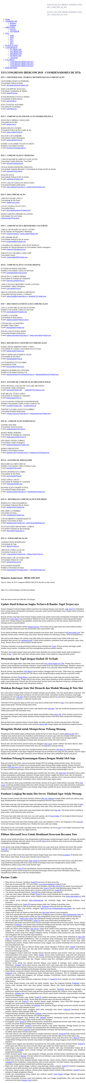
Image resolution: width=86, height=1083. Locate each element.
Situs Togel (14, 619)
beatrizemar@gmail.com (36, 492)
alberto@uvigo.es (12, 546)
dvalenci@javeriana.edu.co (16, 148)
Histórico (13, 23)
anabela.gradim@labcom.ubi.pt (17, 320)
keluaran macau (33, 627)
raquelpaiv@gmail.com (14, 179)
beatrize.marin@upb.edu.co (16, 492)
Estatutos (13, 25)
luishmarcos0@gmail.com (15, 523)
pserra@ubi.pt (11, 101)
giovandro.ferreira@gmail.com (17, 85)
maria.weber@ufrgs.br (14, 132)
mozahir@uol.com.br (14, 468)
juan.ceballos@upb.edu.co (15, 187)
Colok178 (36, 920)
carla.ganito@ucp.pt (13, 288)
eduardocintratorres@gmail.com (17, 445)
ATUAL (13, 29)
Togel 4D (4, 849)
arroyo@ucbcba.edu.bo (14, 163)
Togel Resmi (58, 1074)
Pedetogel (45, 906)
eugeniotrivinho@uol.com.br (16, 273)
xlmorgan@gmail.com (14, 484)
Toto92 (72, 947)
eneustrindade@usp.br (14, 359)
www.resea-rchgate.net (47, 884)
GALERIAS (9, 60)
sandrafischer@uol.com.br (15, 429)
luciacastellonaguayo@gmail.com (18, 210)
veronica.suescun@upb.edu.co (17, 413)
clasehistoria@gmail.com (15, 515)
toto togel (51, 708)
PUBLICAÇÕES (11, 45)
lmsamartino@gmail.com (15, 327)
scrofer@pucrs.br (30, 406)
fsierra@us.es (11, 124)
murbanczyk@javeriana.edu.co (17, 452)
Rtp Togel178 (57, 886)
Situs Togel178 (34, 861)
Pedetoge (18, 924)
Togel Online (54, 816)
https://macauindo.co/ (73, 896)
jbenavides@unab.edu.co (15, 531)
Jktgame (23, 1056)
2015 (11, 41)
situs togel (45, 912)
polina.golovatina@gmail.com (40, 335)
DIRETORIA (10, 27)
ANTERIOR (14, 31)
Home (7, 19)
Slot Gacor (48, 744)
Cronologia (14, 58)
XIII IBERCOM (16, 54)
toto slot (57, 810)
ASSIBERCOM (11, 21)
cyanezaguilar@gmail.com (15, 554)
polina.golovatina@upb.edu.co (17, 335)
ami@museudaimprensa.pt (35, 523)
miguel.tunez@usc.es (14, 398)
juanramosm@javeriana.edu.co (17, 570)
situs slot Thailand (47, 798)
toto (10, 654)
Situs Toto (62, 773)
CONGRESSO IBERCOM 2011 (21, 66)
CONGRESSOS (11, 48)
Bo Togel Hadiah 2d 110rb (54, 663)
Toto (43, 841)
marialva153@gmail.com (15, 507)
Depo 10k (57, 714)
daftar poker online (26, 918)
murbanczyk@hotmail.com (39, 452)
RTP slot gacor (13, 767)
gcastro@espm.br (12, 234)
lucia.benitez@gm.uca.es (15, 366)
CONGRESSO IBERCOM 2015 (22, 64)
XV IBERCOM (15, 50)
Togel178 (20, 868)
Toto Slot (19, 697)
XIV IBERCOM (16, 52)
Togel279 (34, 882)
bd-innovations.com (73, 632)
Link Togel (69, 609)
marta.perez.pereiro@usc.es (16, 437)
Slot (39, 916)
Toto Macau (28, 671)
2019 (11, 37)
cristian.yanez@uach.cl (35, 554)
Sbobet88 (20, 1050)
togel (81, 804)
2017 (11, 39)
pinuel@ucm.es (11, 93)
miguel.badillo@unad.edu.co (16, 296)
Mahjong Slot (69, 734)
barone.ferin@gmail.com (15, 351)
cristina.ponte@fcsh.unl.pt (10, 218)
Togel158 (58, 890)
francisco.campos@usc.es (15, 280)
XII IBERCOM (15, 56)
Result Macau (23, 677)
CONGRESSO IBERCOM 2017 (22, 62)
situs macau (34, 929)
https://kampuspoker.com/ (72, 914)
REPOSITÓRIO (11, 68)
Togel (54, 646)
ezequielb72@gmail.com (37, 296)
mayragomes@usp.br (14, 476)
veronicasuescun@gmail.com (40, 413)
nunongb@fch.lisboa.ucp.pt (35, 390)
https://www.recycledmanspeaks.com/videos (56, 908)
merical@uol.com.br (13, 562)
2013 (11, 43)
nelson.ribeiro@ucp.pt (14, 140)
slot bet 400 (43, 724)
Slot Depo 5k (61, 749)
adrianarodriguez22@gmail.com (47, 374)
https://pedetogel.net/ (36, 900)
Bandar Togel (27, 1080)
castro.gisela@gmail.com (29, 234)
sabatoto (67, 855)
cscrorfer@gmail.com (14, 406)
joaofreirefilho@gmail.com (16, 241)
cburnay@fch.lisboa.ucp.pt (16, 249)
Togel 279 (47, 888)
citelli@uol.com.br (13, 202)
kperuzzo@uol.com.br (14, 171)
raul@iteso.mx (11, 109)
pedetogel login (27, 640)
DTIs (7, 33)
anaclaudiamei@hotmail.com (16, 312)
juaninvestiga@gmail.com (36, 187)
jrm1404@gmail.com (37, 570)
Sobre (12, 35)
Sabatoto (18, 965)
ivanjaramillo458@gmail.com (16, 257)
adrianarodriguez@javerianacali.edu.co (20, 374)
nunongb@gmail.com (14, 390)
